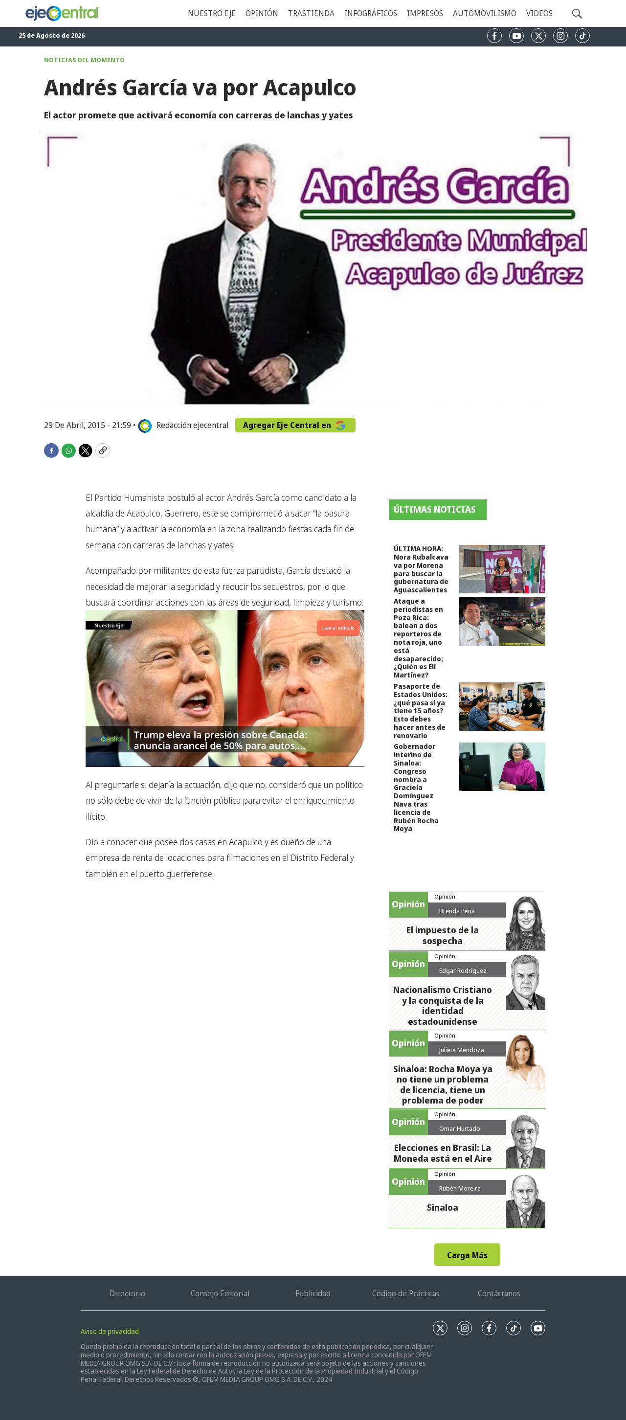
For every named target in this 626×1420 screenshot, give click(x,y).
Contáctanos (499, 1293)
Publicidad (313, 1293)
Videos (539, 13)
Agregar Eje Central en (288, 425)
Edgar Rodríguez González (463, 974)
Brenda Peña (457, 910)
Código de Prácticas (406, 1293)
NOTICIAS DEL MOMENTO (84, 59)
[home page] (62, 13)
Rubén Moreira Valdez (460, 1192)
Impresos (425, 13)
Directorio (127, 1293)
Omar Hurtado (459, 1128)
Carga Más (467, 1255)
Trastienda (311, 13)
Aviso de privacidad (110, 1331)
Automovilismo (484, 13)
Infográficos (370, 13)
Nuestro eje (212, 13)
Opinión (262, 13)
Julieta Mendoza (461, 1049)
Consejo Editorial (220, 1293)
